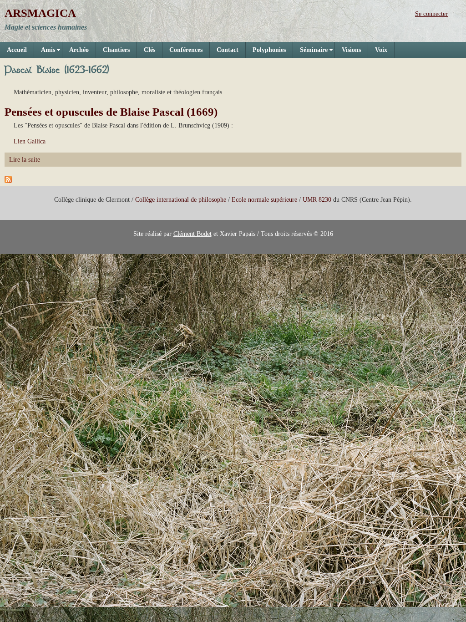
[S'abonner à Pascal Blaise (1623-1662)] (8, 181)
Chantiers (116, 49)
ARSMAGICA (40, 13)
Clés (149, 49)
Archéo (79, 49)
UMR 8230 (317, 199)
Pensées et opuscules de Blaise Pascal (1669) (111, 112)
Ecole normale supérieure (264, 199)
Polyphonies (269, 49)
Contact (227, 49)
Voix (381, 49)
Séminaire (310, 52)
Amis (44, 52)
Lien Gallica (30, 141)
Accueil (17, 49)
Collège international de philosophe (180, 199)
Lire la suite (24, 159)
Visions (351, 49)
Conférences (186, 49)
